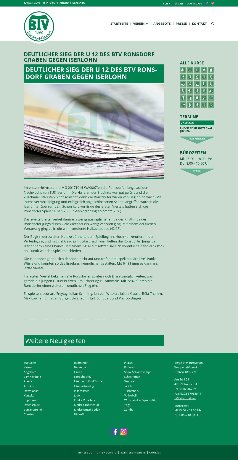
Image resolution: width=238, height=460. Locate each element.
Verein (139, 24)
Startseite (119, 24)
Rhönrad (129, 367)
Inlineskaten (81, 391)
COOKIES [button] (155, 452)
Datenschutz (32, 405)
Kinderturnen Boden (87, 409)
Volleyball (130, 395)
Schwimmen (132, 376)
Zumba (128, 409)
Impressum (31, 400)
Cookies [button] (29, 414)
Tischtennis (131, 391)
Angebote (162, 24)
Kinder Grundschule (86, 405)
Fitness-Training (84, 386)
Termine (178, 4)
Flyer (166, 4)
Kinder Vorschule (85, 400)
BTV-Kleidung (32, 376)
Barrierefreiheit (33, 409)
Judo (77, 395)
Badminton (81, 362)
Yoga (127, 405)
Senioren (130, 381)
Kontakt (199, 24)
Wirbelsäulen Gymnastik (139, 400)
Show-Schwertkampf (137, 372)
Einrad (78, 372)
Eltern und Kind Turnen (89, 381)
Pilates (128, 362)
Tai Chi (128, 386)
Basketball (80, 367)
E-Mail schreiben (185, 398)
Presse (181, 24)
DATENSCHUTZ (107, 452)
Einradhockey (82, 376)
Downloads (194, 4)
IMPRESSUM (85, 452)
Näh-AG (79, 414)
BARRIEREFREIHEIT (133, 452)
